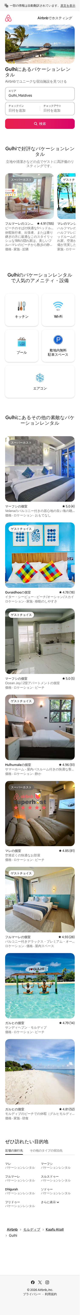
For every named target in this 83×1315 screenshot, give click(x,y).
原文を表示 (67, 5)
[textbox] (22, 110)
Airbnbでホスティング (54, 18)
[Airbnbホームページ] (8, 18)
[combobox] (40, 95)
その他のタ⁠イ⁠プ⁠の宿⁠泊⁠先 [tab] (46, 1150)
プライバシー (32, 1294)
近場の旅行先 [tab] (14, 1150)
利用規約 (51, 1294)
